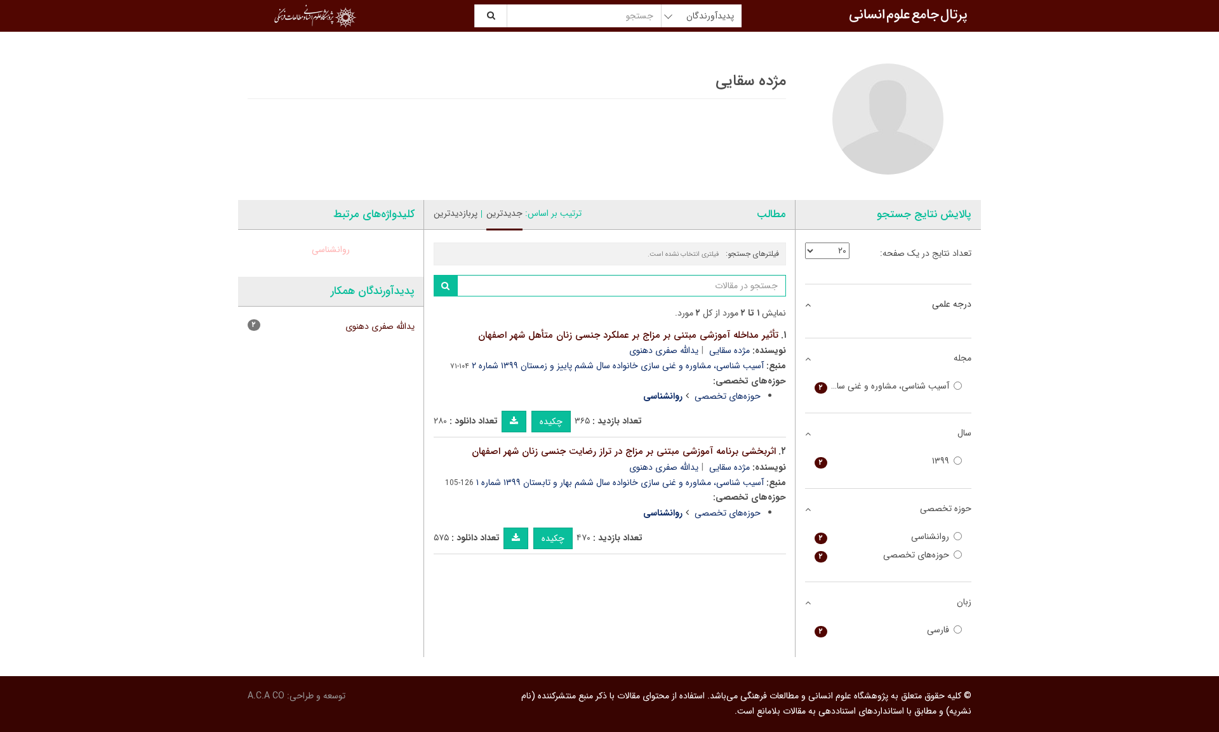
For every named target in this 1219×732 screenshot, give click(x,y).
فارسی (884, 630)
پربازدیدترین (455, 213)
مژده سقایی (729, 350)
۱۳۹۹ (884, 461)
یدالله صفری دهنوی (663, 350)
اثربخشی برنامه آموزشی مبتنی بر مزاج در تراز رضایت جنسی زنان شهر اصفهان (624, 451)
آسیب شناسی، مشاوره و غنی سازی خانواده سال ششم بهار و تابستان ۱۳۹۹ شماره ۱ (620, 482)
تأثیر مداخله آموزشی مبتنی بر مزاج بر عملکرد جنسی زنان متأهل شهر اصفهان (628, 335)
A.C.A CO (266, 696)
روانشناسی (331, 249)
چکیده (551, 422)
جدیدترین (504, 213)
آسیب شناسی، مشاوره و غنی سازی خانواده (882, 386)
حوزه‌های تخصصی (728, 396)
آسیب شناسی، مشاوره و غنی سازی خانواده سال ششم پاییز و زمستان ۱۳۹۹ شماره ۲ (618, 366)
